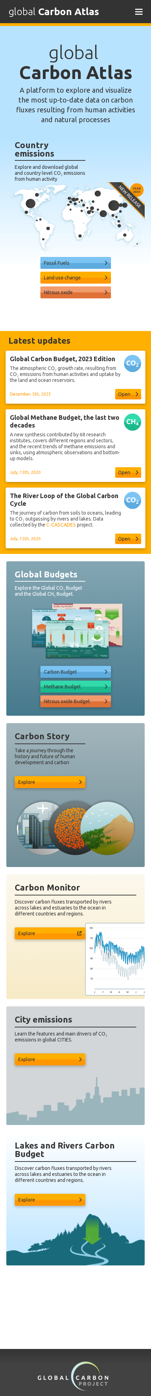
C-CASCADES (61, 525)
